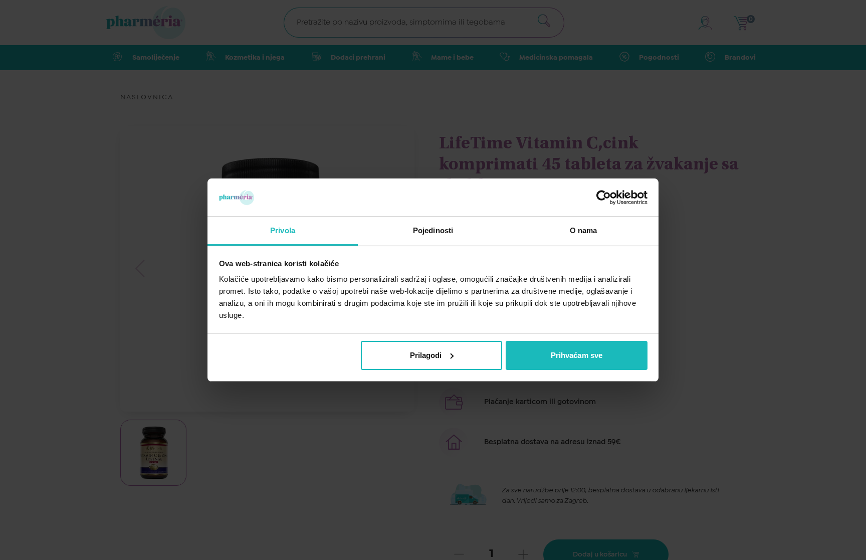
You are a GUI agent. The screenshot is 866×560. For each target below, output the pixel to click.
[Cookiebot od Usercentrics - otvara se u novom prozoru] (603, 197)
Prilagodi (426, 355)
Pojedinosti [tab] (433, 230)
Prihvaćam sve (576, 355)
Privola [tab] (282, 230)
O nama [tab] (583, 230)
